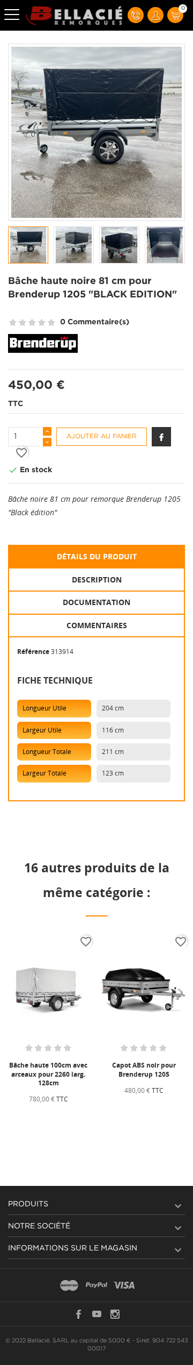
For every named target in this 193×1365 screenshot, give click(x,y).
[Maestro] (69, 1286)
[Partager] (161, 436)
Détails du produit (97, 556)
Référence (33, 651)
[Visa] (124, 1286)
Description (97, 579)
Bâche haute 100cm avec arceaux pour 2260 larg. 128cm (48, 1074)
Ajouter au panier (101, 436)
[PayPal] (96, 1286)
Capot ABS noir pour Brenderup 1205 (144, 1069)
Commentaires (96, 625)
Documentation (96, 602)
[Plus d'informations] (74, 1117)
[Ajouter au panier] (26, 1117)
